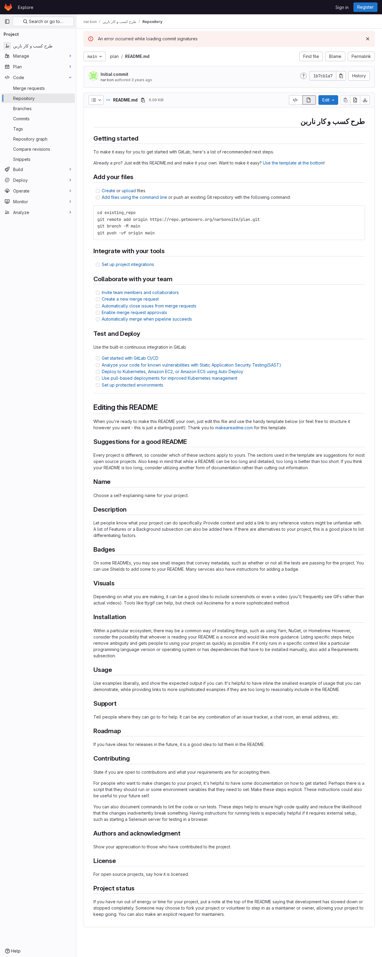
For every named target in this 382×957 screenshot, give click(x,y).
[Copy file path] (143, 100)
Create (108, 190)
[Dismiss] (367, 38)
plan (114, 56)
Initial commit (114, 74)
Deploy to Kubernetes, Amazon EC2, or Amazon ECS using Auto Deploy (172, 371)
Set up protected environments (132, 384)
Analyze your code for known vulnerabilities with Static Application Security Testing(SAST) (191, 364)
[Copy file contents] (345, 100)
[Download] (365, 100)
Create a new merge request (130, 298)
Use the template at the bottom (293, 162)
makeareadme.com (234, 427)
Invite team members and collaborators (140, 292)
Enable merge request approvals (134, 312)
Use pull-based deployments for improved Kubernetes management (169, 378)
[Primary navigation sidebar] (7, 21)
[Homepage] (8, 7)
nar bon (107, 80)
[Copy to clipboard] (358, 212)
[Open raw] (355, 100)
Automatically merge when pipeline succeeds (147, 318)
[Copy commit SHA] (341, 76)
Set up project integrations (128, 264)
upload (129, 190)
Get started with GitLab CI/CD (130, 358)
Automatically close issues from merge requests (149, 305)
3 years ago (141, 80)
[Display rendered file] (309, 100)
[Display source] (295, 100)
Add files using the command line (134, 197)
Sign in (342, 7)
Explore (25, 7)
